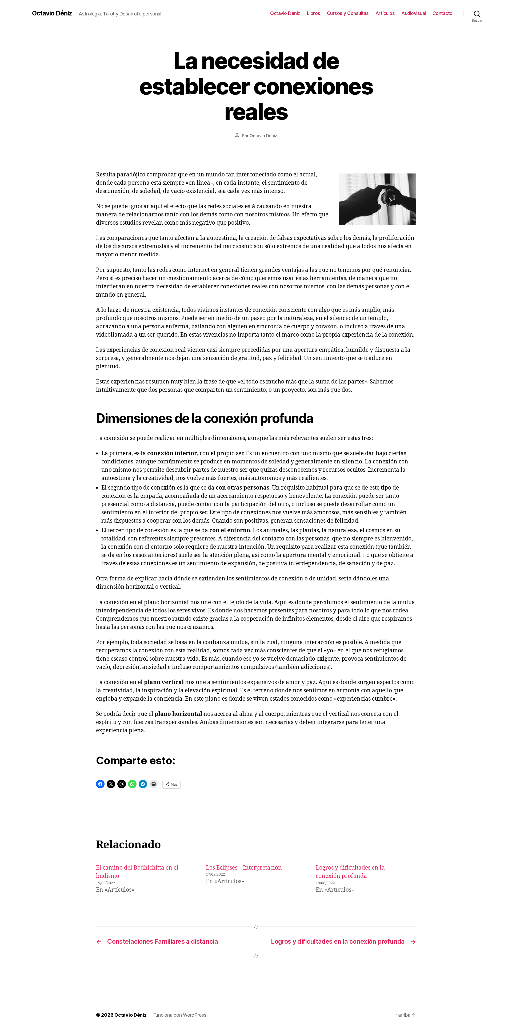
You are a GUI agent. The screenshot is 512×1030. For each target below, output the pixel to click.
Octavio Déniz (52, 13)
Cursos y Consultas (348, 13)
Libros (313, 13)
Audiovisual (413, 13)
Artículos (385, 13)
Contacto (443, 13)
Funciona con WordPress (179, 1015)
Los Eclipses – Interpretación (244, 867)
